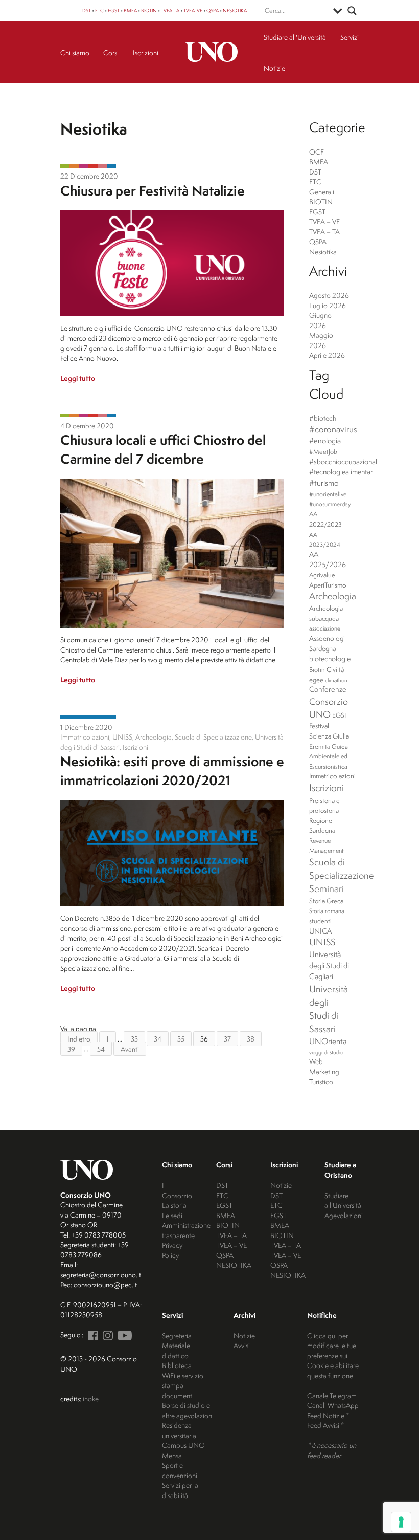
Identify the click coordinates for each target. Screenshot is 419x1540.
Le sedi (172, 1215)
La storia (174, 1205)
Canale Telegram (332, 1395)
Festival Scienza (320, 731)
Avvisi (242, 1345)
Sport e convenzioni (179, 1470)
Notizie (281, 1185)
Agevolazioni (343, 1215)
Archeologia (332, 596)
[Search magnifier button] (352, 11)
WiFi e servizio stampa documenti (182, 1385)
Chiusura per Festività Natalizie (152, 190)
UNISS (322, 942)
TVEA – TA (324, 231)
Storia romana (326, 911)
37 (227, 1039)
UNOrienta (328, 1041)
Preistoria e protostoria (324, 805)
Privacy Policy (172, 1250)
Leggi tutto (77, 378)
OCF (316, 152)
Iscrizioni (326, 787)
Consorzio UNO (328, 708)
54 (101, 1048)
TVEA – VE (324, 221)
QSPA (212, 10)
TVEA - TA (92, 166)
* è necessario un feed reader (331, 1450)
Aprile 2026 (327, 355)
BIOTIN (149, 10)
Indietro (78, 1039)
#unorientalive (327, 494)
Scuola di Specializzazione (341, 868)
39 (71, 1048)
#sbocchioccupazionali (344, 462)
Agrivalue (322, 575)
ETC (99, 10)
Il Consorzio (177, 1190)
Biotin (317, 669)
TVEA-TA (170, 10)
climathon (336, 680)
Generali (321, 192)
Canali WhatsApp (333, 1405)
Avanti (130, 1048)
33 (134, 1039)
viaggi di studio (326, 1052)
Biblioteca (177, 1365)
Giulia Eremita (329, 741)
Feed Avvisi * (325, 1425)
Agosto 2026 (329, 295)
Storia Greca (326, 900)
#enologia (325, 440)
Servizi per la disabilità (180, 1490)
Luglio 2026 (327, 305)
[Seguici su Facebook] (91, 1334)
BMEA (130, 10)
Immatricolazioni (332, 775)
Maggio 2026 (321, 340)
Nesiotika (111, 166)
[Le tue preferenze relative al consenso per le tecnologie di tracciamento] (401, 1522)
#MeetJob (323, 451)
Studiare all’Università (342, 1200)
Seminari (326, 888)
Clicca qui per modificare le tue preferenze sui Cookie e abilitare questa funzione (333, 1355)
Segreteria (177, 1335)
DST (86, 10)
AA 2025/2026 (327, 559)
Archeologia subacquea (326, 613)
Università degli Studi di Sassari (328, 1008)
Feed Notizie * (328, 1415)
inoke (91, 1398)
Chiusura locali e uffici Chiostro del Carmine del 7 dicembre (163, 449)
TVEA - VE (83, 166)
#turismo (324, 483)
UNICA (320, 931)
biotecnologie (330, 659)
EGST (114, 10)
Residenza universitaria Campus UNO (183, 1435)
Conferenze (327, 689)
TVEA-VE (192, 10)
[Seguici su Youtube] (123, 1334)
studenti (320, 921)
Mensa (172, 1455)
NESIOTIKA (235, 10)
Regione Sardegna (322, 825)
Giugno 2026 (320, 320)
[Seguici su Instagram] (106, 1334)
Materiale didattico (176, 1350)
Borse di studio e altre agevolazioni (188, 1410)
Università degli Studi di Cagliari (329, 965)
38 (250, 1039)
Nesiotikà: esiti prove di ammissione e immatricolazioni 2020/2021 (172, 770)
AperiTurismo (327, 585)
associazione (324, 628)
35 (180, 1039)
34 (157, 1039)
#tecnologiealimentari (342, 472)
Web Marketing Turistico (324, 1071)
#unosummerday (330, 504)
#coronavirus (333, 429)
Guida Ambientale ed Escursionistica (328, 756)
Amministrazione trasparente (186, 1230)
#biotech (322, 418)
